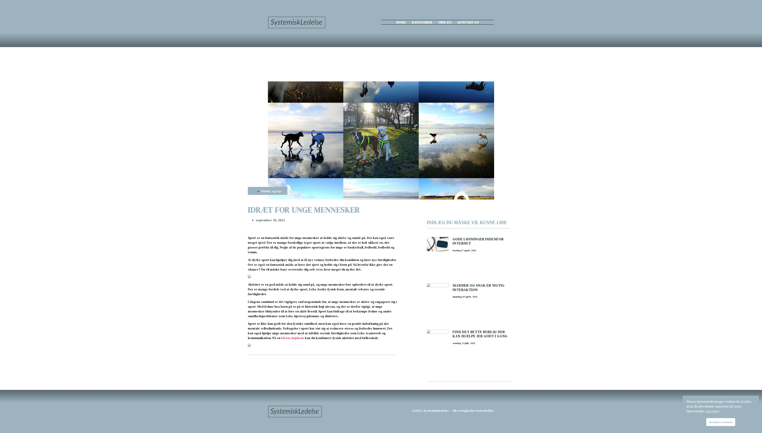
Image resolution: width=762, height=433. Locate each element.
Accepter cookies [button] (721, 422)
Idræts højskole (292, 338)
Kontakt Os (468, 22)
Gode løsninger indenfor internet (478, 241)
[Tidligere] (285, 365)
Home (401, 22)
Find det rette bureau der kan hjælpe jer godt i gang (480, 334)
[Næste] (359, 365)
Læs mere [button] (712, 411)
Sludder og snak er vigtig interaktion (478, 287)
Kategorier (422, 22)
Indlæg (445, 22)
